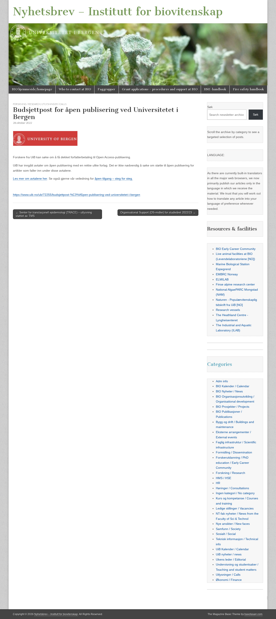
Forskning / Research (27, 104)
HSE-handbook (215, 89)
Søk (210, 107)
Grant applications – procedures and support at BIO (160, 89)
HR (218, 483)
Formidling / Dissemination (234, 452)
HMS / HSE (223, 478)
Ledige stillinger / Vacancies (235, 508)
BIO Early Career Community (236, 249)
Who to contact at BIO (75, 89)
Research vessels (228, 310)
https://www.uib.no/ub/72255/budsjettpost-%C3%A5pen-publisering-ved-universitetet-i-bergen (76, 194)
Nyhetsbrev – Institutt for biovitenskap (118, 11)
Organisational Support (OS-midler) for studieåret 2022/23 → (158, 212)
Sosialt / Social (226, 534)
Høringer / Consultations (232, 488)
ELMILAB (222, 279)
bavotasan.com (253, 614)
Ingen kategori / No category (235, 493)
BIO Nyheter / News (229, 391)
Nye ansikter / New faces (233, 523)
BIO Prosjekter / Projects (232, 406)
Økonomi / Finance (229, 579)
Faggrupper (106, 89)
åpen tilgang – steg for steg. (114, 178)
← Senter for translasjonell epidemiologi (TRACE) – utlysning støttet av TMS (54, 214)
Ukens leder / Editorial (231, 559)
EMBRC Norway (227, 274)
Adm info (222, 381)
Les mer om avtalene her (30, 178)
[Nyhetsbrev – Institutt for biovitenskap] (138, 42)
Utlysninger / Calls (53, 104)
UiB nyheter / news (229, 554)
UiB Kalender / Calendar (232, 549)
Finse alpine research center (235, 284)
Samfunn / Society (228, 529)
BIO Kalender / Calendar (232, 386)
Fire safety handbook (248, 89)
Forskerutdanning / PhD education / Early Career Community (232, 462)
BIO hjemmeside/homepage (32, 89)
